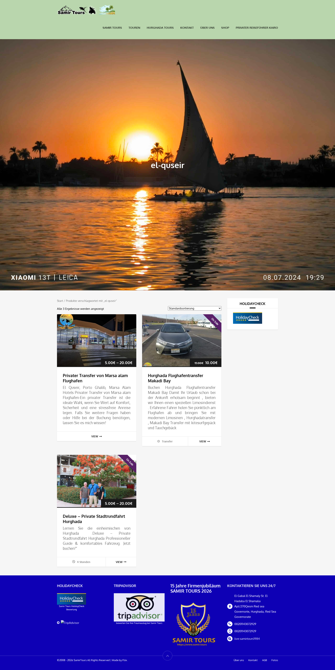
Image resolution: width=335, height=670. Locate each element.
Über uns (207, 27)
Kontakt (187, 27)
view (94, 436)
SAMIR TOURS (112, 27)
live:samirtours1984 (247, 639)
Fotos (274, 660)
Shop (225, 27)
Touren (134, 27)
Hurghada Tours (160, 27)
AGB (264, 660)
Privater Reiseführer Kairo (257, 27)
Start (60, 300)
